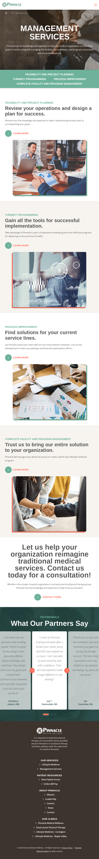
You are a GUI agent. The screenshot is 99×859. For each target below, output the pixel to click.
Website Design (42, 851)
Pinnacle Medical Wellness (51, 823)
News (50, 808)
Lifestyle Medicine (51, 764)
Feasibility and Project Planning (49, 74)
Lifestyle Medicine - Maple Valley (51, 836)
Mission (51, 794)
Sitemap (78, 848)
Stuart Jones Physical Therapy (50, 827)
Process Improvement (70, 79)
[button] (95, 5)
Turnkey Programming (29, 79)
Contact (51, 812)
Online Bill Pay (51, 784)
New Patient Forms (50, 779)
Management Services (51, 769)
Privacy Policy (66, 848)
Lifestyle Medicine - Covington (50, 832)
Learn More (21, 133)
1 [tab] (46, 714)
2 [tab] (52, 714)
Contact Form (51, 597)
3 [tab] (55, 714)
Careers (51, 803)
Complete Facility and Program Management (49, 83)
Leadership (50, 799)
